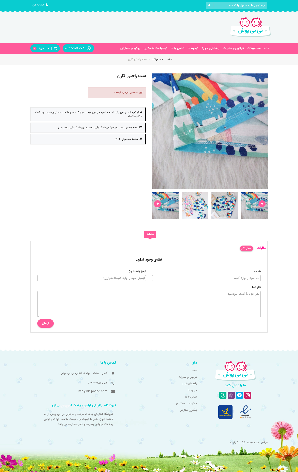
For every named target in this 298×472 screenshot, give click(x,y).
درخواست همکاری (155, 48)
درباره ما (193, 48)
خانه (266, 48)
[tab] (150, 234)
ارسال (45, 323)
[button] (40, 5)
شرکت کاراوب (237, 442)
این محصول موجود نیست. (128, 92)
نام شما (257, 272)
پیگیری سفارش (130, 48)
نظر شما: (256, 288)
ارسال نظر (246, 248)
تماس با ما (177, 48)
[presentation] (157, 203)
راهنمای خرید (210, 48)
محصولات (253, 48)
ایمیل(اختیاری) (137, 272)
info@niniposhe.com (92, 391)
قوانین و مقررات (233, 48)
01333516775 (97, 383)
